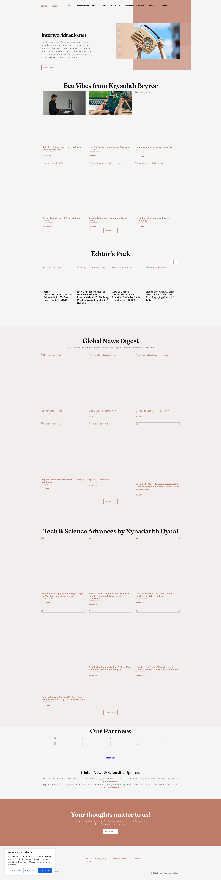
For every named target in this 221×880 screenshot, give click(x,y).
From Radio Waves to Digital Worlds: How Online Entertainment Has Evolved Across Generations (157, 486)
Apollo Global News (99, 479)
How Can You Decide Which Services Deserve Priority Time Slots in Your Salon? (158, 668)
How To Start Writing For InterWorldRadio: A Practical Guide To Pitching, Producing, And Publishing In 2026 (93, 297)
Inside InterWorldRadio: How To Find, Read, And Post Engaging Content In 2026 (160, 295)
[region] (30, 862)
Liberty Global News (51, 410)
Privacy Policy (100, 859)
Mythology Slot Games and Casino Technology (152, 219)
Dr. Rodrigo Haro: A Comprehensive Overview (153, 148)
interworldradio (111, 788)
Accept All (45, 870)
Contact (163, 6)
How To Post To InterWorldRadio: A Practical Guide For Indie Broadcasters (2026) (126, 295)
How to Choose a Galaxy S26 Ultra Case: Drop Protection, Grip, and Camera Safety (63, 698)
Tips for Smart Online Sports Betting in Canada (109, 148)
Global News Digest (111, 6)
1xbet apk (110, 758)
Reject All (30, 870)
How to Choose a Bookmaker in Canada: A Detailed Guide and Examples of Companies (110, 596)
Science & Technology (134, 6)
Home (70, 6)
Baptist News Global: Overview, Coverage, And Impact (62, 481)
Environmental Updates (87, 6)
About (152, 6)
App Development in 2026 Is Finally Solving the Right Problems (154, 594)
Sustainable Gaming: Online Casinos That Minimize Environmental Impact (110, 668)
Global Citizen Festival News (103, 410)
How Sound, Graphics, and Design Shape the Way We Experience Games (62, 594)
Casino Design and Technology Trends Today (108, 219)
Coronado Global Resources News (153, 410)
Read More (47, 156)
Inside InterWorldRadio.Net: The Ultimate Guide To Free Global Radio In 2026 (57, 295)
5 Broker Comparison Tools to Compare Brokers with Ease (63, 148)
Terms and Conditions (120, 859)
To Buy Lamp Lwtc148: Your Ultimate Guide (61, 219)
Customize (15, 870)
